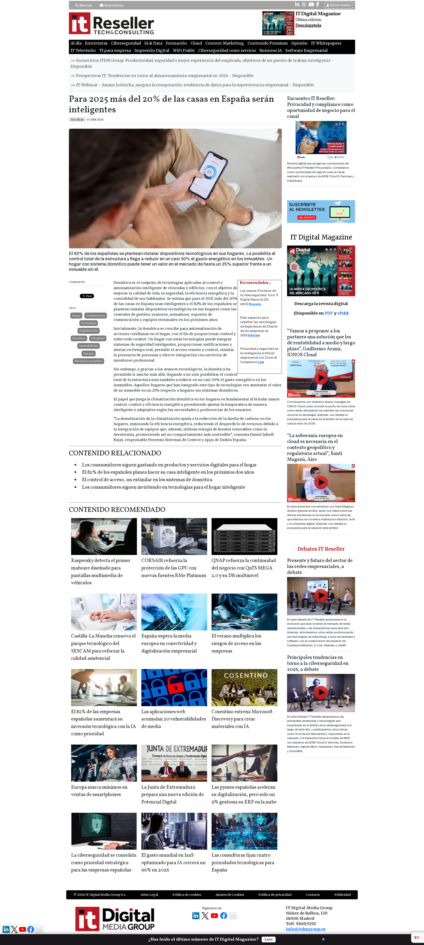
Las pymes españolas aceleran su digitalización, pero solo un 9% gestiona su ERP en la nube (244, 795)
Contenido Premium (268, 43)
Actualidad (98, 338)
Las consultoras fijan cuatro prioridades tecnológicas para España (243, 863)
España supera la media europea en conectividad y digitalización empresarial (169, 644)
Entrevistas (96, 43)
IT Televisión (83, 50)
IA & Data (153, 43)
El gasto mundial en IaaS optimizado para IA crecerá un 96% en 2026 (173, 863)
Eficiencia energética (88, 361)
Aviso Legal (149, 895)
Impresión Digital (151, 50)
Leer (261, 362)
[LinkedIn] (297, 4)
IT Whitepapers (326, 43)
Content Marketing (224, 43)
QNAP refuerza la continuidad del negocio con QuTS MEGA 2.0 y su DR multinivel (244, 568)
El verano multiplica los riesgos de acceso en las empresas (236, 644)
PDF (329, 313)
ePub (341, 313)
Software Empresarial (306, 50)
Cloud (196, 43)
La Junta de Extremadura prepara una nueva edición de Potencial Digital (172, 795)
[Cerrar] (323, 939)
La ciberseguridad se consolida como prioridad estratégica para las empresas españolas (103, 863)
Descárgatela (308, 25)
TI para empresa (115, 50)
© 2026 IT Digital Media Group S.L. (100, 895)
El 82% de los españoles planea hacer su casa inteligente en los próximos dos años (168, 472)
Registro (255, 304)
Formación (176, 43)
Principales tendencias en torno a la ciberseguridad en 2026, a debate (317, 663)
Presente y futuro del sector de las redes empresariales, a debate (320, 566)
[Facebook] (317, 4)
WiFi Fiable (184, 50)
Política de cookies (186, 895)
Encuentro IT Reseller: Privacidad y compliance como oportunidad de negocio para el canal (321, 107)
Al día (76, 43)
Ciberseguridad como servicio (227, 50)
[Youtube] (311, 4)
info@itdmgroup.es (306, 929)
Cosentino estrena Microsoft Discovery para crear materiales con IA (242, 719)
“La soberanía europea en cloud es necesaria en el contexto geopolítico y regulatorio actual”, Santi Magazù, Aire (315, 447)
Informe (254, 335)
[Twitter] (303, 4)
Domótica (78, 338)
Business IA (270, 50)
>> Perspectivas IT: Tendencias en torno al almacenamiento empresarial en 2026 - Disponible (162, 75)
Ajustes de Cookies (230, 895)
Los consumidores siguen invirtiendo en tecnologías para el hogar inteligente (163, 487)
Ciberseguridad (126, 43)
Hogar (76, 315)
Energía (88, 353)
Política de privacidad (275, 895)
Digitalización (88, 330)
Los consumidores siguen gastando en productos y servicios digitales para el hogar (169, 465)
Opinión (299, 43)
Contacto (313, 895)
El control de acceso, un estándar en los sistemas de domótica (147, 480)
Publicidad (342, 895)
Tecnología (88, 323)
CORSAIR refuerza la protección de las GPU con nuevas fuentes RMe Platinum (173, 568)
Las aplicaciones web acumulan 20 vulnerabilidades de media (173, 719)
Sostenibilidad (88, 345)
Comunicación (95, 315)
